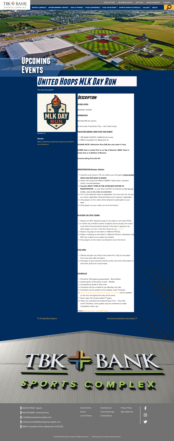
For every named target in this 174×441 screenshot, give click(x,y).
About (155, 7)
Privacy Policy (126, 408)
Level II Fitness (76, 7)
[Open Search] (169, 7)
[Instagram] (145, 416)
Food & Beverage (92, 7)
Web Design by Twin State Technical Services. (106, 437)
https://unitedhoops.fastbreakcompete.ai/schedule (99, 292)
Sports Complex (39, 7)
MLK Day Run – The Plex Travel (96, 310)
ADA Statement (127, 411)
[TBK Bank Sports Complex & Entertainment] (15, 5)
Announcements (153, 2)
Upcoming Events (125, 2)
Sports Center (85, 408)
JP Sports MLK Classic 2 (48, 318)
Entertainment (106, 408)
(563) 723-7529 (109, 2)
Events (83, 411)
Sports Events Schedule (129, 7)
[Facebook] (145, 409)
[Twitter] (145, 423)
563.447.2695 (28, 412)
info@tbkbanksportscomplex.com (36, 417)
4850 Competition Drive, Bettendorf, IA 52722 (42, 426)
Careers (166, 2)
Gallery (146, 7)
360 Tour (139, 2)
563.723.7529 (28, 407)
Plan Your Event (109, 7)
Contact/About (106, 415)
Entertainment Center (58, 7)
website (120, 229)
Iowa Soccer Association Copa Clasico (121, 318)
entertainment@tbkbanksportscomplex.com (41, 421)
